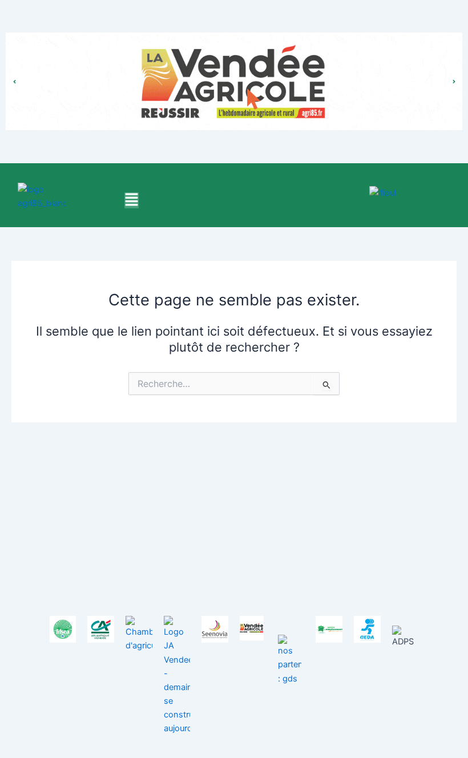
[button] (131, 200)
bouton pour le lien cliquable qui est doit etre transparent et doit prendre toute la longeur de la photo (234, 70)
